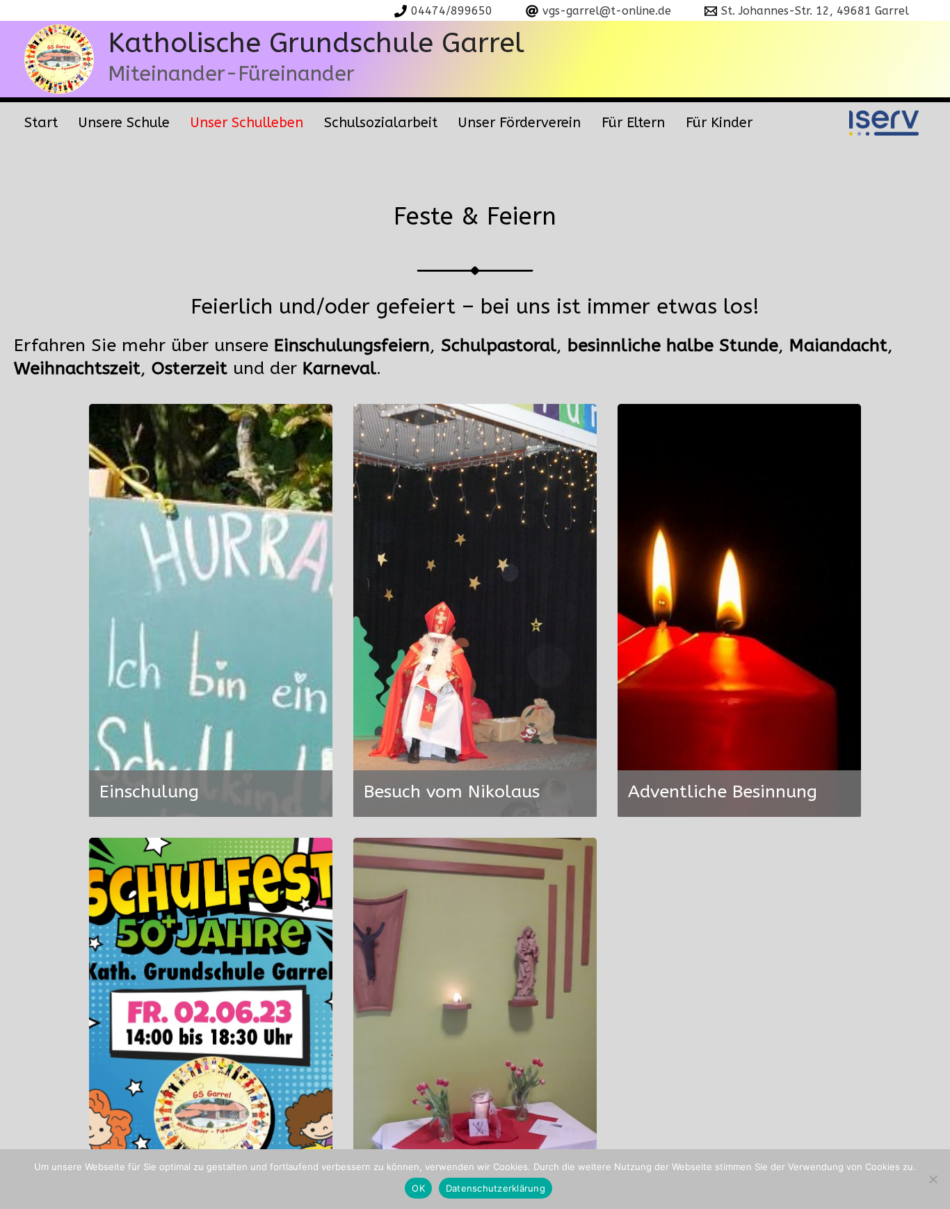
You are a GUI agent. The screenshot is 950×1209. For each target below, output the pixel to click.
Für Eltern (633, 123)
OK (418, 1188)
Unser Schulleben (247, 123)
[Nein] (933, 1179)
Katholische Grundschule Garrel (316, 42)
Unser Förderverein (519, 123)
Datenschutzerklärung (495, 1188)
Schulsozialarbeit (380, 123)
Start (41, 123)
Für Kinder (719, 123)
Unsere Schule (124, 123)
